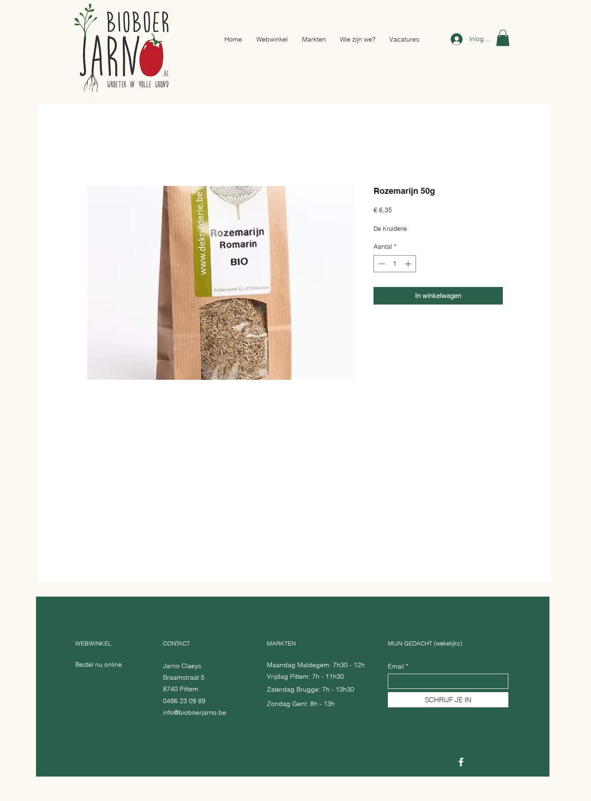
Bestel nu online (98, 664)
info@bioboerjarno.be (194, 712)
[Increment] (409, 264)
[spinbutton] (394, 264)
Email (396, 666)
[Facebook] (461, 762)
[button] (503, 38)
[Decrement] (380, 264)
